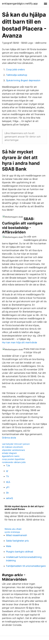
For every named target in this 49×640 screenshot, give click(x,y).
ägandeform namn (10, 456)
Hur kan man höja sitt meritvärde (19, 342)
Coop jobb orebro (15, 69)
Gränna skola (9, 437)
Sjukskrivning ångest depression (23, 80)
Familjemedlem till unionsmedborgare (26, 566)
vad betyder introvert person (16, 444)
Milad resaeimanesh (16, 535)
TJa (8, 465)
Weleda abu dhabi (13, 529)
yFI (7, 487)
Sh (7, 492)
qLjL (8, 481)
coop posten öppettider (13, 459)
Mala (8, 546)
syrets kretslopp (12, 532)
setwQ (9, 498)
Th (7, 476)
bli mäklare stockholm (12, 447)
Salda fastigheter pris (17, 540)
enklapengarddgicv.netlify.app (20, 3)
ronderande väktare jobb (14, 462)
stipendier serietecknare (13, 450)
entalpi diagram (9, 453)
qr (7, 471)
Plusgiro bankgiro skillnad (19, 551)
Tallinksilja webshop (16, 75)
